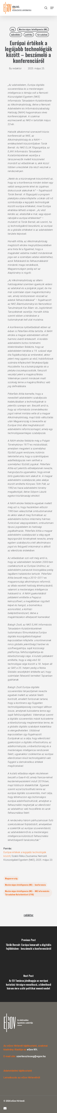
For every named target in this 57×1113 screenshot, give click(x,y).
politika (28, 34)
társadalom (42, 34)
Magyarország (11, 878)
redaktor (17, 68)
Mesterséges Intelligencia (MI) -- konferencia (25, 884)
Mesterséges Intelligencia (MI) (33, 29)
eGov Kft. (32, 1049)
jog (12, 29)
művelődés (16, 34)
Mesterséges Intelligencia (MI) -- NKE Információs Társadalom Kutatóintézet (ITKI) (27, 892)
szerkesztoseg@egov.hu (31, 1056)
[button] (52, 7)
